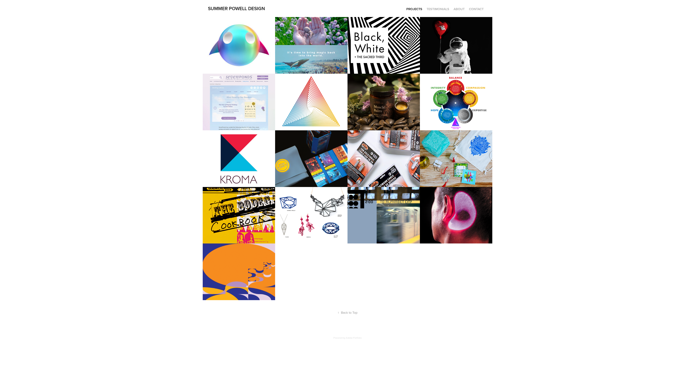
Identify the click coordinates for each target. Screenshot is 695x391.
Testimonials (438, 9)
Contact (476, 9)
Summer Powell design (236, 8)
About (459, 9)
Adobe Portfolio (354, 337)
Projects (414, 9)
